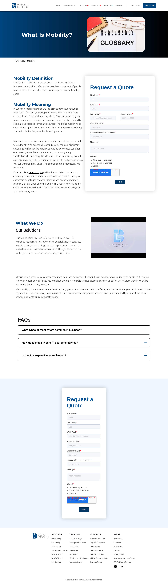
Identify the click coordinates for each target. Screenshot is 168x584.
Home (58, 6)
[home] (20, 5)
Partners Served (96, 562)
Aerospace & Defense (78, 543)
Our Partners (69, 6)
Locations (136, 6)
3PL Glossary (19, 61)
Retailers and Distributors (79, 558)
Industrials (73, 554)
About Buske (118, 539)
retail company (36, 172)
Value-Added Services (60, 550)
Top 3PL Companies (97, 543)
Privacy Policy (119, 554)
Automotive (74, 546)
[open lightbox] (118, 237)
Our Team (117, 543)
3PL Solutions (56, 562)
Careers (118, 6)
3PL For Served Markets (99, 558)
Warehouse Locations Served (124, 558)
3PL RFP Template (97, 554)
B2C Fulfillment (57, 558)
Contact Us (149, 6)
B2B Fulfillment (57, 554)
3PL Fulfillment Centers (122, 562)
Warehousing (56, 539)
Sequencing (56, 543)
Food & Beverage (76, 539)
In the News (118, 546)
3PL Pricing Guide (96, 550)
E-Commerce (56, 546)
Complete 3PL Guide (97, 539)
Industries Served (76, 562)
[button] (83, 6)
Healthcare (74, 550)
